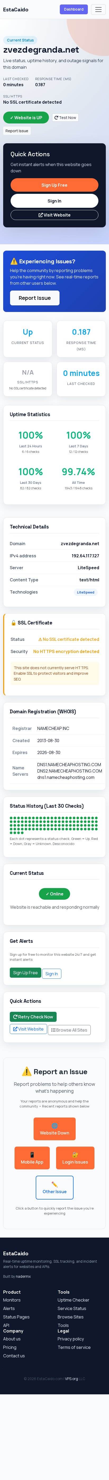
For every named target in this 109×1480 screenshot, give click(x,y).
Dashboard (74, 9)
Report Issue (17, 130)
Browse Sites (71, 1317)
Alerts (9, 1308)
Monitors (12, 1300)
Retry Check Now (35, 1017)
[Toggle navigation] (98, 9)
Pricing (9, 1347)
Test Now (67, 117)
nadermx (23, 1276)
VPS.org (71, 1378)
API (6, 1325)
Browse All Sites (71, 1030)
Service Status (72, 1308)
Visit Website (57, 215)
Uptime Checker (73, 1300)
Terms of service (74, 1347)
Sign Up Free (54, 185)
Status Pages (16, 1317)
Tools (63, 1325)
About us (12, 1339)
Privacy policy (71, 1339)
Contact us (14, 1356)
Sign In (54, 201)
